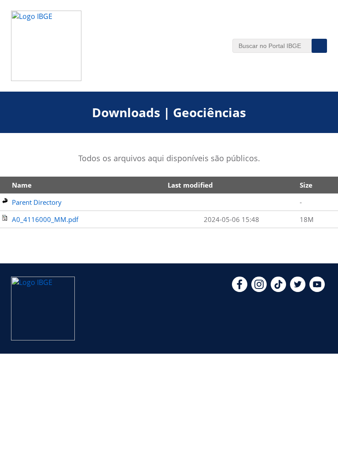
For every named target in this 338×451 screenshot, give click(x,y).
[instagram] (259, 289)
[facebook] (239, 289)
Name (22, 185)
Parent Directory (37, 202)
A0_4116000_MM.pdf (45, 219)
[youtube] (317, 289)
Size (306, 185)
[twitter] (297, 289)
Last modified (190, 185)
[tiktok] (278, 289)
